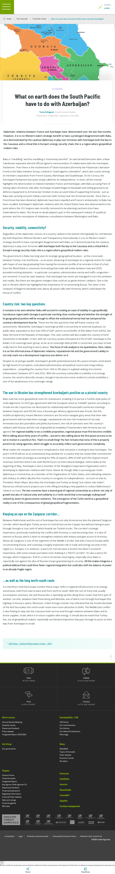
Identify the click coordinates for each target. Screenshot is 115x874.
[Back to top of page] (111, 659)
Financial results (8, 778)
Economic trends (39, 19)
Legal (21, 836)
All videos (63, 761)
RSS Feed (6, 806)
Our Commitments (67, 725)
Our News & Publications (70, 731)
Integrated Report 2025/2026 (14, 734)
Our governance (9, 748)
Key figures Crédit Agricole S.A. (14, 784)
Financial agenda (9, 803)
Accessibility (9, 836)
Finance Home (8, 775)
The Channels (22, 19)
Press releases (8, 731)
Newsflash (64, 748)
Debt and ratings (9, 800)
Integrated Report (9, 781)
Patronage (64, 734)
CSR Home (64, 722)
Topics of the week (67, 752)
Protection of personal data (37, 836)
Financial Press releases (11, 797)
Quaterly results (8, 725)
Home (9, 19)
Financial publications (11, 790)
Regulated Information (11, 794)
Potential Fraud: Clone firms (91, 836)
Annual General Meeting (12, 722)
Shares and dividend (10, 728)
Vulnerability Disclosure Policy (64, 836)
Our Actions (64, 728)
